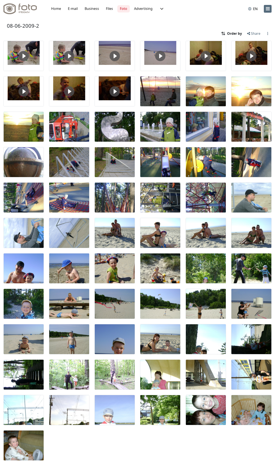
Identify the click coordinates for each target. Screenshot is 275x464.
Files (109, 8)
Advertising (143, 8)
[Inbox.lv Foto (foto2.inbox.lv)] (22, 8)
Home (56, 8)
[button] (161, 8)
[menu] (268, 9)
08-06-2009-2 (23, 25)
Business (92, 8)
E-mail (73, 8)
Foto (123, 8)
